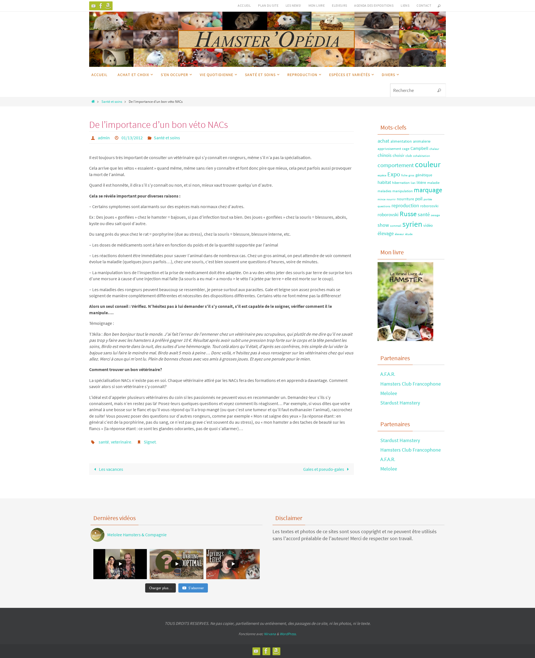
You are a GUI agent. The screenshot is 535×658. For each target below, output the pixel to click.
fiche (404, 175)
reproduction (405, 205)
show (383, 225)
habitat (384, 182)
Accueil (244, 5)
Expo (393, 174)
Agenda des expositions (373, 5)
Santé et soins (111, 101)
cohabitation (421, 156)
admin (104, 137)
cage (405, 148)
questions (384, 206)
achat (383, 141)
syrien (412, 224)
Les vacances (110, 469)
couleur (428, 164)
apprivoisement (389, 148)
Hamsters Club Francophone (410, 384)
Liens (405, 5)
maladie (433, 182)
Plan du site (268, 5)
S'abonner (196, 588)
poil (418, 199)
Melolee (388, 393)
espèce (382, 175)
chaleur (434, 149)
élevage (386, 233)
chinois (384, 155)
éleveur (399, 234)
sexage (435, 215)
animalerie (422, 141)
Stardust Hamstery (400, 402)
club (408, 155)
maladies (384, 191)
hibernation (401, 182)
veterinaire (121, 442)
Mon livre (316, 5)
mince (381, 199)
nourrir (391, 199)
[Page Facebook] (100, 5)
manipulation (402, 191)
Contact (424, 5)
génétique (423, 174)
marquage (428, 190)
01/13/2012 (132, 137)
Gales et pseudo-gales (324, 469)
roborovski (388, 214)
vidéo (428, 225)
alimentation (401, 141)
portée (428, 199)
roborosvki (429, 205)
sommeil (395, 226)
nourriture (405, 198)
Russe (408, 213)
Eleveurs (339, 5)
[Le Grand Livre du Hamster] (108, 5)
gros (411, 175)
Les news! (293, 5)
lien (413, 183)
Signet (150, 442)
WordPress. (288, 634)
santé (104, 442)
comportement (396, 165)
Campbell (419, 148)
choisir (398, 155)
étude (408, 234)
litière (421, 182)
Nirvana (270, 634)
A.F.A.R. (387, 374)
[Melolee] (93, 5)
